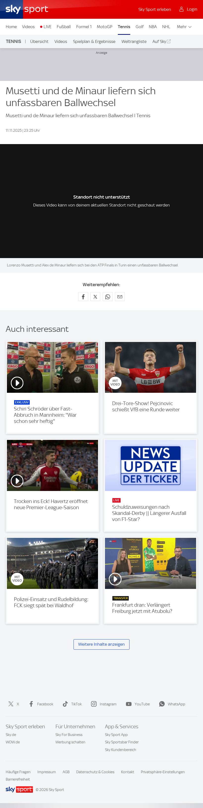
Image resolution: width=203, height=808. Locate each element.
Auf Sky (159, 41)
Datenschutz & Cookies (95, 772)
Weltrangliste (134, 41)
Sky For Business (68, 735)
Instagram (108, 704)
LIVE (47, 26)
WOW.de (13, 742)
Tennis (124, 26)
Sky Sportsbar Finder (122, 742)
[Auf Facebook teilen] (83, 296)
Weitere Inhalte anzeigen (101, 644)
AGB (66, 772)
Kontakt (127, 772)
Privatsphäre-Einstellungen (163, 772)
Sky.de (11, 735)
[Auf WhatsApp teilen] (108, 296)
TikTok (76, 704)
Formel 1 (84, 26)
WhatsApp (176, 704)
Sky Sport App (116, 735)
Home (11, 26)
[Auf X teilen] (95, 296)
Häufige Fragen (18, 772)
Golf (140, 26)
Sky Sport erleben (154, 9)
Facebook (45, 704)
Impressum (46, 772)
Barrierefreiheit (18, 779)
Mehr (182, 26)
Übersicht (39, 41)
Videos (28, 26)
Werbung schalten (70, 742)
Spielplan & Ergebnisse (94, 41)
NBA (153, 26)
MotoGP (104, 26)
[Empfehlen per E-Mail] (120, 296)
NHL (166, 26)
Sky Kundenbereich (120, 750)
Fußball (64, 26)
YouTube (142, 704)
